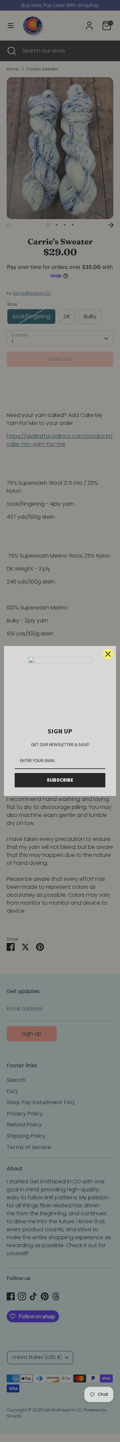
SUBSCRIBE (60, 780)
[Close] (108, 654)
